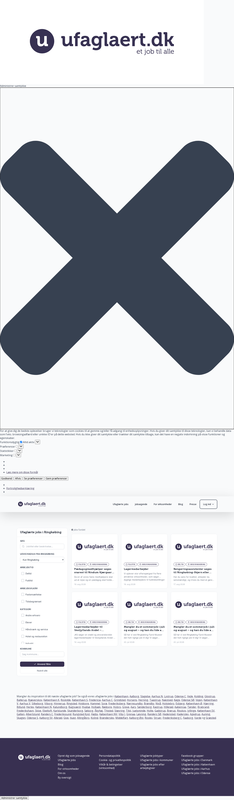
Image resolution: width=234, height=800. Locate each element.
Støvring (119, 710)
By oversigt (64, 777)
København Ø (194, 703)
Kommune (26, 648)
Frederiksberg (116, 703)
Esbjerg (180, 703)
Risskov (181, 710)
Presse (192, 504)
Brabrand (203, 707)
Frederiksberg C (172, 718)
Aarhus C (107, 700)
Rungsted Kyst (81, 714)
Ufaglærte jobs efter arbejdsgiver (152, 766)
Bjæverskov (35, 700)
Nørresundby (135, 703)
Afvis (18, 478)
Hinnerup (59, 703)
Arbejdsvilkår (28, 588)
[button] (117, 258)
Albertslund (33, 714)
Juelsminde (138, 710)
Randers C (47, 714)
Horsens (132, 700)
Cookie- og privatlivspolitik (115, 760)
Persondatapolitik (109, 755)
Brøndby (149, 703)
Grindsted (120, 700)
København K (51, 700)
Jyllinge (191, 710)
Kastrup (158, 707)
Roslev (148, 718)
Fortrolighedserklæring (20, 488)
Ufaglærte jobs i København (198, 764)
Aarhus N (157, 696)
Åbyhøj (99, 710)
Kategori (25, 609)
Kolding (198, 696)
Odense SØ (187, 700)
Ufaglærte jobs (120, 504)
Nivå (158, 703)
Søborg (88, 710)
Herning (143, 700)
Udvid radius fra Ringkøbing (37, 553)
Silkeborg (37, 703)
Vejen (199, 700)
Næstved (167, 700)
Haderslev (183, 714)
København (121, 696)
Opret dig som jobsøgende (74, 755)
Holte (150, 710)
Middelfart (121, 718)
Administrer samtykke (14, 798)
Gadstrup (160, 710)
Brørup (171, 710)
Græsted (211, 718)
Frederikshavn (25, 710)
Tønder (191, 707)
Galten (21, 714)
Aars (133, 707)
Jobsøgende (141, 504)
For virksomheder (163, 504)
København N (43, 707)
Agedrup (195, 714)
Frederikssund (62, 714)
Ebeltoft (47, 710)
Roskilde (66, 700)
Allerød (58, 718)
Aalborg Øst (136, 718)
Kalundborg (60, 707)
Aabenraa (180, 707)
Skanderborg (75, 710)
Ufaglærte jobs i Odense (195, 773)
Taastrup (155, 700)
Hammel (95, 703)
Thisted (108, 710)
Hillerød (168, 707)
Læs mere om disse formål (22, 472)
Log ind (207, 504)
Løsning (141, 714)
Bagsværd (74, 707)
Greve (125, 707)
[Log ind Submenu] (214, 504)
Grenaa (130, 714)
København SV (206, 710)
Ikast (73, 718)
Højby (94, 714)
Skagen (21, 718)
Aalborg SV (46, 718)
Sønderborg (144, 707)
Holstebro (168, 703)
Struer (157, 718)
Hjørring (208, 703)
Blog (180, 504)
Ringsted (72, 703)
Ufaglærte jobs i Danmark (196, 760)
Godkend (6, 478)
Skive (38, 710)
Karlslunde (59, 710)
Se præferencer (33, 478)
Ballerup (22, 700)
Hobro (117, 707)
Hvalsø (86, 707)
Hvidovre (83, 703)
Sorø (104, 703)
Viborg (48, 703)
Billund (21, 707)
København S (80, 700)
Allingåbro (83, 718)
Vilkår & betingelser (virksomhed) (111, 766)
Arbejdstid (26, 567)
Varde (197, 718)
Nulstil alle (42, 670)
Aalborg (134, 696)
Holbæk (96, 707)
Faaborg (188, 718)
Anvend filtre (44, 664)
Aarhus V (25, 703)
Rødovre (107, 707)
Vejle (190, 696)
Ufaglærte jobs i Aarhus (195, 769)
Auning (206, 714)
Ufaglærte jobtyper (151, 755)
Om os (61, 773)
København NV (108, 714)
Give (66, 718)
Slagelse (145, 696)
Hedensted (169, 714)
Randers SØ (154, 714)
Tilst (128, 710)
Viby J (122, 714)
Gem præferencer (56, 478)
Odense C (180, 696)
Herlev (30, 707)
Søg (22, 541)
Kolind (94, 718)
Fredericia (95, 700)
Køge (177, 700)
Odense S (32, 718)
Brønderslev (106, 718)
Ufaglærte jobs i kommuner (156, 760)
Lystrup (168, 696)
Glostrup (210, 696)
